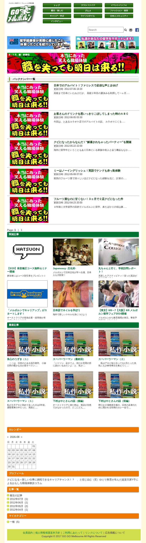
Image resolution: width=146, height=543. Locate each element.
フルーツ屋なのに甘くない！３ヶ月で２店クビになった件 (88, 198)
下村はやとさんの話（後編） (69, 400)
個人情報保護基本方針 (47, 532)
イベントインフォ (119, 5)
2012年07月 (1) (19, 499)
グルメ (88, 10)
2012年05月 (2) (19, 506)
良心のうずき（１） (18, 359)
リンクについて (94, 532)
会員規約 (28, 532)
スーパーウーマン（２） (112, 359)
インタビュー (57, 21)
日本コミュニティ (119, 16)
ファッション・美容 (119, 10)
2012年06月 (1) (19, 502)
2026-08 (14, 437)
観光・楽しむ (57, 10)
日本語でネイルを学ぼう (66, 310)
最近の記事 (16, 495)
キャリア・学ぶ (57, 16)
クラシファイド (88, 5)
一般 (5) (14, 521)
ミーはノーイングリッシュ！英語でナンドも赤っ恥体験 (87, 170)
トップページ (57, 5)
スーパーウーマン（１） (21, 400)
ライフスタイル (88, 16)
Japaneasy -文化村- (64, 268)
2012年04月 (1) (19, 509)
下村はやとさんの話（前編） (114, 400)
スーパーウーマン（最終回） (69, 359)
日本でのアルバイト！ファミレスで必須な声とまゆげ (86, 85)
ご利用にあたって (73, 532)
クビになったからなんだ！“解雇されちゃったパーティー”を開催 (92, 142)
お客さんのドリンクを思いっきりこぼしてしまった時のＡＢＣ (91, 113)
